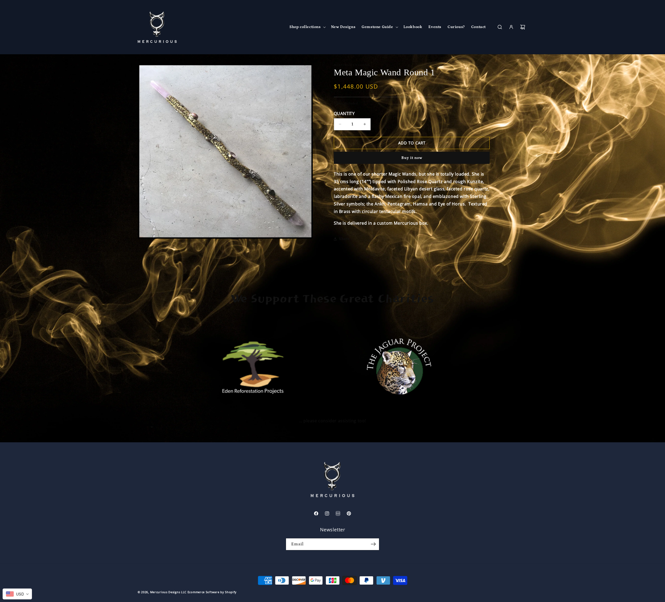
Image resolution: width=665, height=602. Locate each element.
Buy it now (411, 158)
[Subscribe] (373, 544)
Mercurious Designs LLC (168, 592)
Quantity (344, 113)
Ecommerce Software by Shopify (212, 592)
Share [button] (344, 239)
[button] (307, 27)
